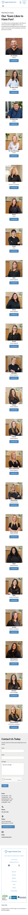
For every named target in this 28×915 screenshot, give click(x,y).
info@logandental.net (6, 837)
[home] (9, 2)
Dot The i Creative (5, 910)
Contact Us (14, 881)
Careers (14, 887)
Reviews (14, 878)
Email (2, 754)
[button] (2, 6)
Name (2, 748)
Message (3, 761)
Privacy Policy (14, 890)
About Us (14, 871)
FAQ (14, 884)
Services (14, 874)
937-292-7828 (4, 811)
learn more (14, 60)
